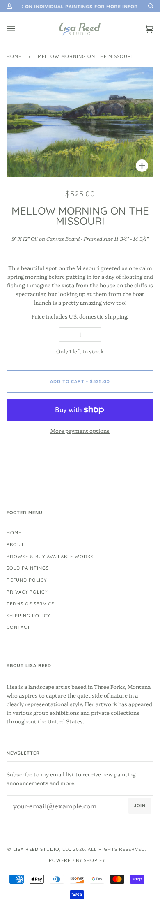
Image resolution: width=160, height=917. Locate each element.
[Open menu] (19, 29)
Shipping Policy (28, 616)
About (15, 544)
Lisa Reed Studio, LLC (42, 849)
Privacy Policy (27, 592)
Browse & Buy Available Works (50, 556)
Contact (18, 627)
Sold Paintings (28, 568)
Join (140, 805)
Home (14, 56)
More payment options (80, 430)
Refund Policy (27, 580)
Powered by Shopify (77, 860)
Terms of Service (30, 604)
